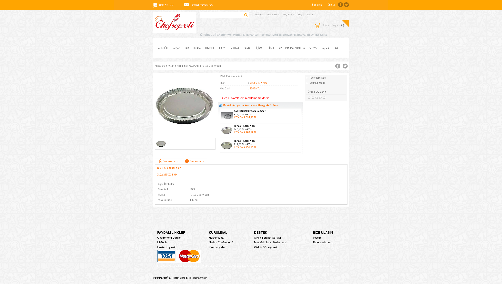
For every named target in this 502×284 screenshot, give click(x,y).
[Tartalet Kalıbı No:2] (227, 151)
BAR (187, 48)
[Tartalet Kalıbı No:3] (227, 136)
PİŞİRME (259, 48)
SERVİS (313, 48)
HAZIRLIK (210, 48)
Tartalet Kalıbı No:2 (244, 141)
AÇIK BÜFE (163, 48)
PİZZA (271, 48)
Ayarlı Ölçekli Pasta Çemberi (250, 111)
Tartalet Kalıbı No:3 (244, 126)
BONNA (197, 48)
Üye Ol (331, 4)
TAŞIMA (325, 48)
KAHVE (222, 48)
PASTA (247, 48)
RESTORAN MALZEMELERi (292, 48)
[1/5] (309, 97)
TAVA (336, 48)
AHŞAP (176, 48)
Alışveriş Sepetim (333, 25)
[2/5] (311, 97)
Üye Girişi (317, 4)
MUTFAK (235, 48)
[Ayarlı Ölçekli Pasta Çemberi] (227, 121)
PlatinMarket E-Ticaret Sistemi (170, 278)
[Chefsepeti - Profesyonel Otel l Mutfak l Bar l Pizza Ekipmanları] (174, 28)
